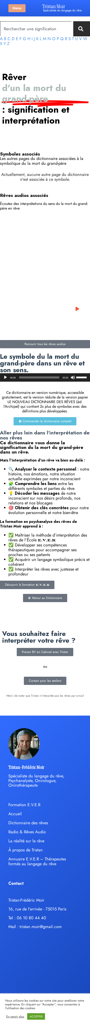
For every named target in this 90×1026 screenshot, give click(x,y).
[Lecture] (5, 377)
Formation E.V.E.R (24, 805)
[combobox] (36, 28)
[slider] (82, 377)
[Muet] (73, 377)
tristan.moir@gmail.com (41, 927)
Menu (17, 8)
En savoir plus (15, 1016)
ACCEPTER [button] (36, 1016)
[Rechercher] (81, 28)
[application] (45, 377)
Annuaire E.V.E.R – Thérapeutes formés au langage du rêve (37, 861)
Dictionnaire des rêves (28, 823)
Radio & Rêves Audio (27, 832)
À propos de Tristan (25, 850)
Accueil (15, 814)
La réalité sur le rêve (26, 841)
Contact (16, 883)
